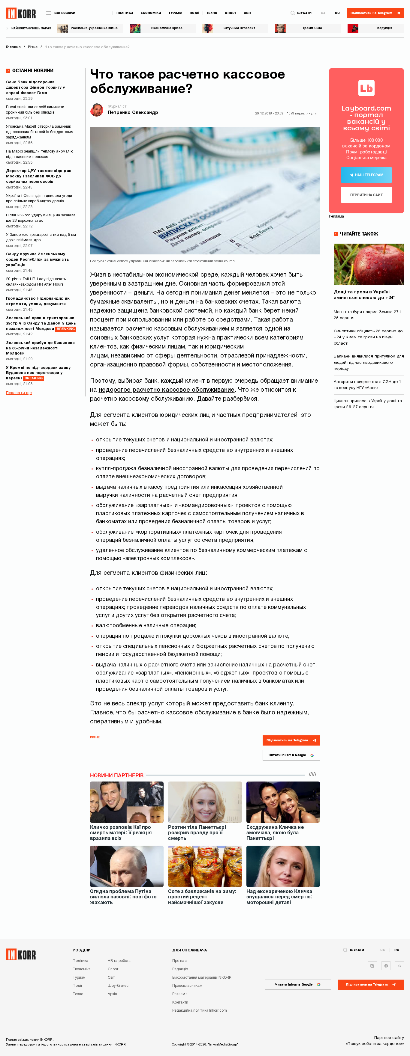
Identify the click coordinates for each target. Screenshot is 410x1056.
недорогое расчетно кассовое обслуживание (167, 390)
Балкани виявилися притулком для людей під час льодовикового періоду (369, 362)
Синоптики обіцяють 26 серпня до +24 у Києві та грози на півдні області (368, 337)
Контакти (180, 1002)
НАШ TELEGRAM (369, 175)
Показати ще (19, 393)
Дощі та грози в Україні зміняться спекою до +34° (364, 295)
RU (337, 13)
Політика (124, 13)
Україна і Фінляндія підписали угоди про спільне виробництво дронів (39, 198)
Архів (112, 994)
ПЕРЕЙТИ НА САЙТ (366, 195)
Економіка (151, 13)
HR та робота (119, 961)
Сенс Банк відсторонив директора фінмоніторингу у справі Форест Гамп (35, 88)
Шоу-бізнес (118, 985)
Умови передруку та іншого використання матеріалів (52, 1044)
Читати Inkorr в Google (287, 755)
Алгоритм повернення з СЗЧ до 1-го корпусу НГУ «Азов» (368, 385)
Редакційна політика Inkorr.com (199, 1010)
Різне (95, 737)
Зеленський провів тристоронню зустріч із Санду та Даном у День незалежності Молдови (41, 323)
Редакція (180, 969)
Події (194, 13)
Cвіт (247, 13)
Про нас (179, 961)
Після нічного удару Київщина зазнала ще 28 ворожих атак (41, 218)
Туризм (175, 13)
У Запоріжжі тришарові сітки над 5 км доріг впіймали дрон (41, 237)
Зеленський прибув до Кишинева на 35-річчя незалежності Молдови (40, 348)
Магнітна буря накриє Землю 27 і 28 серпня (367, 315)
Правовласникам (187, 985)
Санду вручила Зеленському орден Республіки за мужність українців (37, 260)
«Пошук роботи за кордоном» (375, 1044)
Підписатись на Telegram (287, 740)
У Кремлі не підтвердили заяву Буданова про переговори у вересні (38, 373)
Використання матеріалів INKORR (201, 977)
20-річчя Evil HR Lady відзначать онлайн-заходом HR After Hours (36, 281)
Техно (212, 13)
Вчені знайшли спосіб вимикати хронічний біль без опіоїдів (35, 109)
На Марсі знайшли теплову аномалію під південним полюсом (39, 154)
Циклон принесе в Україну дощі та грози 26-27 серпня (368, 404)
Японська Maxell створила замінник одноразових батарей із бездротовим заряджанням (40, 132)
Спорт (230, 13)
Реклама (180, 994)
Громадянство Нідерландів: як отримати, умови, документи (38, 301)
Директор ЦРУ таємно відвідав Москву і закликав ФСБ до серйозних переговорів (38, 176)
